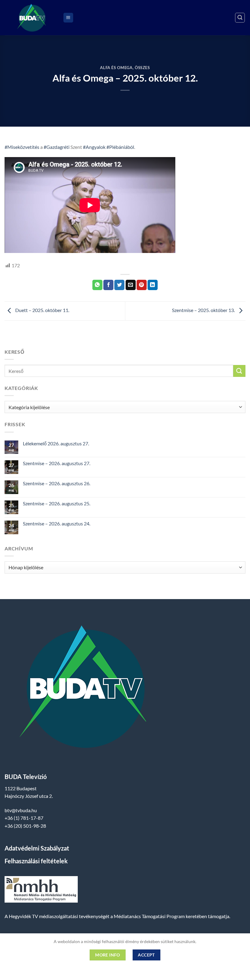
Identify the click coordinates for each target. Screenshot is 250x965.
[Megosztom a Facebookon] (108, 285)
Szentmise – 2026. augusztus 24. (56, 523)
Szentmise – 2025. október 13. (204, 310)
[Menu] (68, 18)
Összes (142, 67)
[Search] (240, 18)
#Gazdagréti (57, 147)
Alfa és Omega (116, 67)
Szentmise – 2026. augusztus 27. (56, 463)
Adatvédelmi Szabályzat (37, 848)
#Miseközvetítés (22, 147)
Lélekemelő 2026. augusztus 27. (56, 443)
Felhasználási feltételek (36, 861)
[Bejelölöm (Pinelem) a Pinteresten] (142, 285)
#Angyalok (94, 147)
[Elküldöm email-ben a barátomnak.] (131, 285)
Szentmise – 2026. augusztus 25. (56, 503)
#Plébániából (120, 147)
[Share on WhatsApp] (97, 285)
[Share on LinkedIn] (153, 285)
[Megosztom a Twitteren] (119, 285)
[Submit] (239, 371)
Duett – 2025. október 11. (41, 310)
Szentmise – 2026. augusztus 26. (56, 483)
